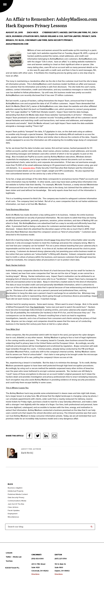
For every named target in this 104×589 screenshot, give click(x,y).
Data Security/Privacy (60, 40)
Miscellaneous (13, 517)
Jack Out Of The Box (16, 504)
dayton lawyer (72, 36)
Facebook (29, 435)
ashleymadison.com (17, 44)
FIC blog (19, 40)
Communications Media (17, 501)
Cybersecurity (50, 32)
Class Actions (13, 507)
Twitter (37, 435)
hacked (63, 32)
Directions (35, 574)
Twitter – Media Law (13, 557)
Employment (12, 514)
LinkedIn (46, 435)
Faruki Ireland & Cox (51, 36)
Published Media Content (18, 494)
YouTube (9, 561)
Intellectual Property (15, 491)
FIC (89, 32)
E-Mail (54, 435)
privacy (86, 36)
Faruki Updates (14, 510)
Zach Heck (33, 32)
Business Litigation (15, 488)
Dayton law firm (78, 32)
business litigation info (25, 36)
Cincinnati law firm (36, 40)
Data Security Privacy (16, 497)
